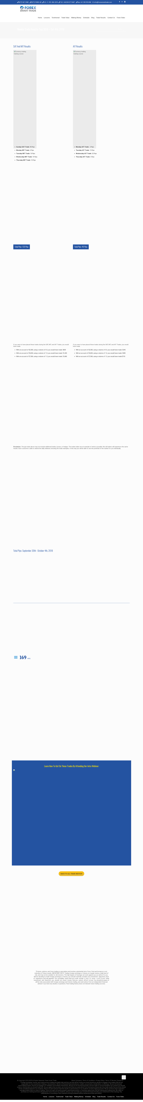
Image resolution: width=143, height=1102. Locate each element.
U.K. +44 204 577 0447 (68, 2)
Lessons (51, 1097)
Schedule (88, 1097)
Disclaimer (120, 1080)
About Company (76, 1080)
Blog (94, 1097)
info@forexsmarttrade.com (103, 2)
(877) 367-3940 (24, 2)
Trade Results (101, 1097)
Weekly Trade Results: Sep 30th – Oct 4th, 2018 (111, 31)
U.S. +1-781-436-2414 (51, 2)
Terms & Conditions (89, 1080)
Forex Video (120, 1097)
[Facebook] (120, 2)
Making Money (78, 1097)
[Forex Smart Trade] (28, 9)
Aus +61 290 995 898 (84, 2)
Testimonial (59, 1097)
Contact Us (111, 1097)
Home (120, 29)
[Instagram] (125, 2)
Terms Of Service (110, 1080)
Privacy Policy (100, 1080)
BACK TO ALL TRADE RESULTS (71, 874)
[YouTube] (122, 2)
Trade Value (69, 1097)
